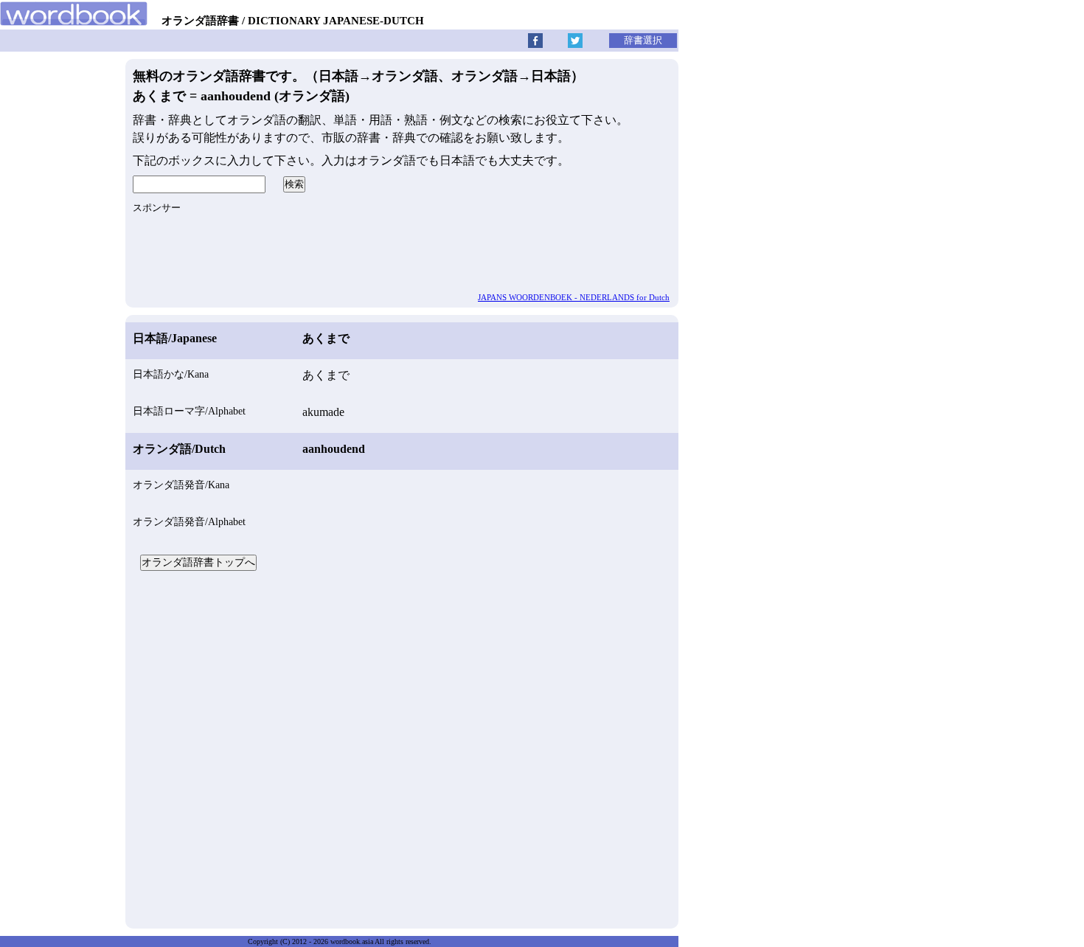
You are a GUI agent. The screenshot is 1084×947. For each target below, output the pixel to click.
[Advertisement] (401, 748)
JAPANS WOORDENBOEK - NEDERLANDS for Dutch (574, 297)
